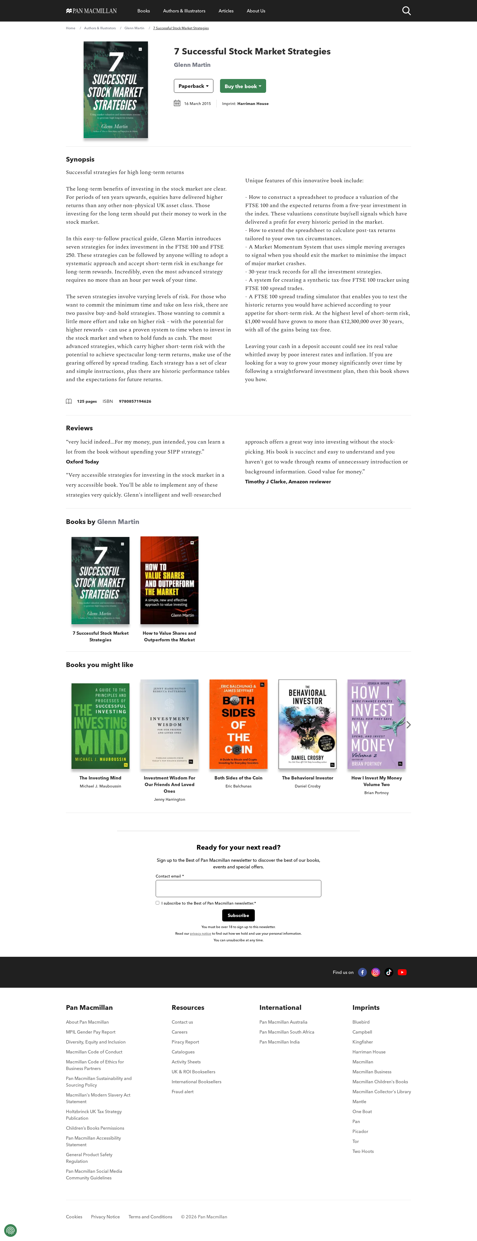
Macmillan (363, 1062)
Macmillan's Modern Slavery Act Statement (98, 1098)
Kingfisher (363, 1042)
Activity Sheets (186, 1062)
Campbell (362, 1032)
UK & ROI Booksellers (193, 1071)
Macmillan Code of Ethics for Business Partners (95, 1065)
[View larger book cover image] (116, 89)
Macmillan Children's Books (380, 1081)
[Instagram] (375, 972)
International (280, 1007)
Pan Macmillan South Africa (286, 1032)
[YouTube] (402, 972)
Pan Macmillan (89, 1007)
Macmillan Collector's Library (382, 1091)
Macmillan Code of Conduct (94, 1052)
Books (143, 11)
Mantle (359, 1101)
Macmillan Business (372, 1071)
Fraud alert (183, 1091)
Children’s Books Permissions (95, 1128)
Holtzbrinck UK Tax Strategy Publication (94, 1115)
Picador (360, 1131)
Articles (226, 11)
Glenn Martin (134, 28)
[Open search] (406, 10)
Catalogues (183, 1052)
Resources (188, 1007)
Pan (356, 1121)
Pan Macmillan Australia (283, 1022)
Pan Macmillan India (279, 1042)
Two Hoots (363, 1151)
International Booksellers (196, 1081)
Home (70, 28)
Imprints (366, 1007)
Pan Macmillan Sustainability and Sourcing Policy (99, 1082)
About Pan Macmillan (87, 1022)
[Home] (91, 10)
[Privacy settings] (10, 1230)
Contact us (182, 1022)
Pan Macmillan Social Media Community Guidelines (94, 1174)
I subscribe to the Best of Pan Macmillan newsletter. (208, 903)
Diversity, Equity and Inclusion (96, 1042)
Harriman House (369, 1052)
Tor (356, 1141)
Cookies (74, 1216)
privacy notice (200, 933)
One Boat (362, 1111)
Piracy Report (185, 1042)
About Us (256, 11)
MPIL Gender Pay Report (90, 1032)
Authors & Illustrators (184, 11)
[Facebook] (362, 972)
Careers (179, 1032)
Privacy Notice (105, 1216)
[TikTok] (389, 972)
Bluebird (361, 1022)
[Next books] (409, 725)
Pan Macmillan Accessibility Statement (93, 1141)
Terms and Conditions (150, 1216)
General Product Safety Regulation (89, 1158)
